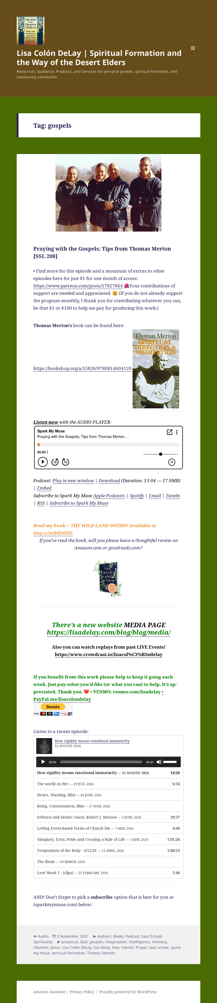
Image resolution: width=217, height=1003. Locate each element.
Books (118, 936)
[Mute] (159, 762)
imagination (116, 941)
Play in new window (73, 480)
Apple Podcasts (109, 496)
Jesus (55, 947)
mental (127, 947)
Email (155, 496)
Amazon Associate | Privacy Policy (63, 991)
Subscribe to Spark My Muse (78, 503)
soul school (159, 947)
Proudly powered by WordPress (127, 991)
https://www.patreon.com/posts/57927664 (78, 286)
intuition (40, 947)
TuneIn (173, 496)
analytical (69, 941)
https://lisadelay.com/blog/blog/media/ (108, 632)
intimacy (159, 941)
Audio (43, 936)
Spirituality (43, 941)
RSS (41, 503)
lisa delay (101, 947)
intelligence (139, 941)
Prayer (141, 947)
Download (109, 480)
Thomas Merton (101, 952)
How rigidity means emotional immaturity (92, 740)
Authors (104, 936)
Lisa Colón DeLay (76, 947)
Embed (44, 488)
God (83, 941)
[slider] (170, 761)
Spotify (137, 496)
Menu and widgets (193, 55)
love (115, 947)
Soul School (152, 936)
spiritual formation (68, 952)
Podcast (132, 936)
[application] (108, 762)
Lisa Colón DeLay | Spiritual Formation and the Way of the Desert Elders (99, 57)
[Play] (43, 762)
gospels (96, 941)
